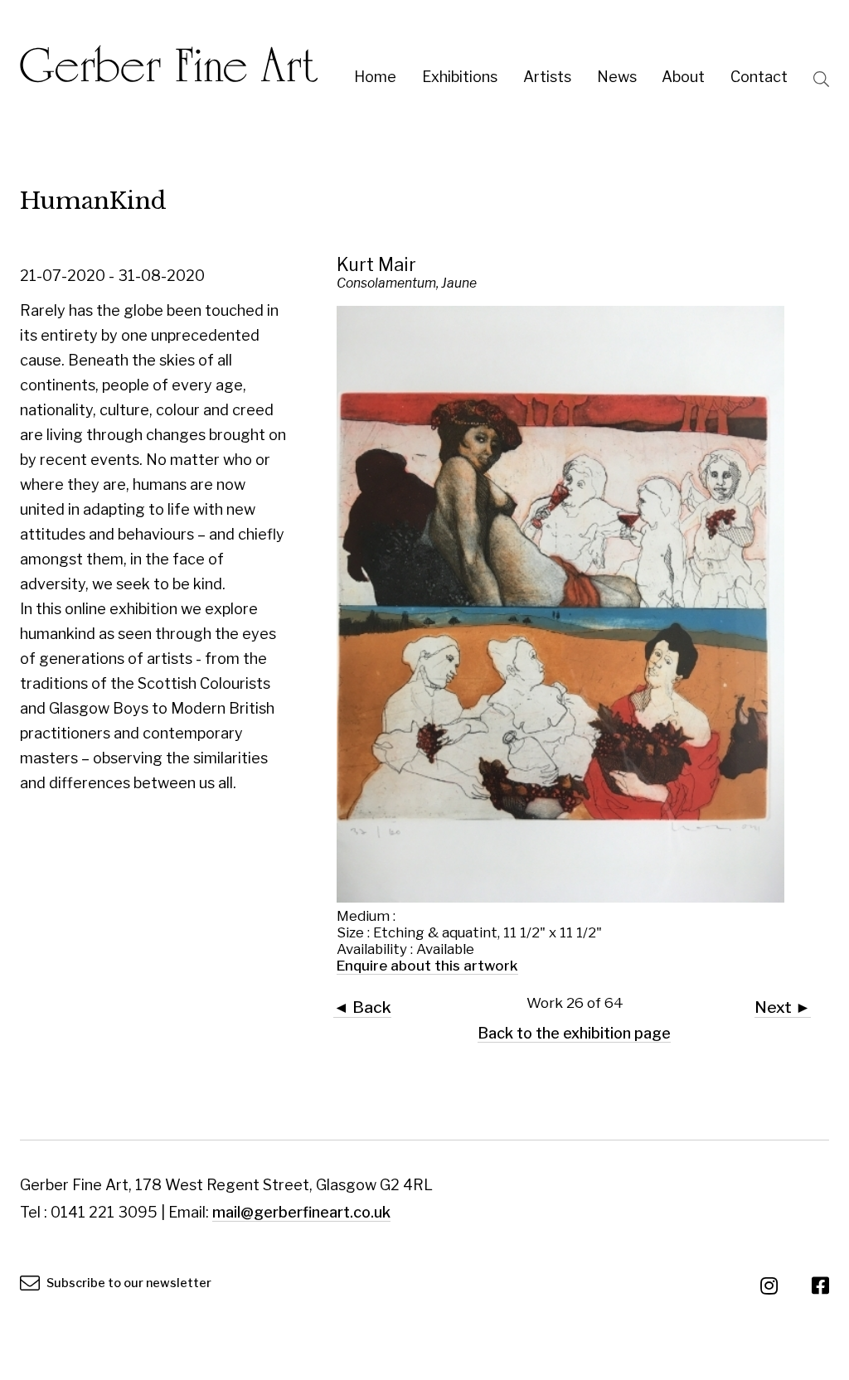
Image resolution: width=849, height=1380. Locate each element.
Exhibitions (459, 76)
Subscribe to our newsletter (127, 1283)
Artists (547, 76)
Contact (759, 76)
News (617, 76)
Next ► (782, 1007)
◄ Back (362, 1007)
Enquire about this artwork (427, 965)
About (683, 76)
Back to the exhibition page (574, 1033)
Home (375, 76)
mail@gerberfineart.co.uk (301, 1212)
